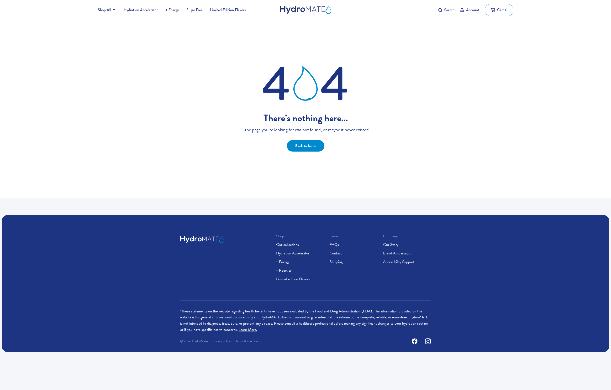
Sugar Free (194, 10)
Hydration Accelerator (141, 10)
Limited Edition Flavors (228, 10)
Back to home (305, 146)
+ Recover (283, 270)
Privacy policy (221, 341)
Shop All (104, 10)
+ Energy (172, 10)
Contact (336, 253)
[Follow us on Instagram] (428, 341)
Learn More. (248, 329)
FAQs (334, 244)
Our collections (287, 244)
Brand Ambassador (397, 253)
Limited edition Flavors (293, 279)
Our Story (390, 244)
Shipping (336, 261)
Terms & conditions (248, 341)
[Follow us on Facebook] (414, 341)
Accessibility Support (398, 261)
